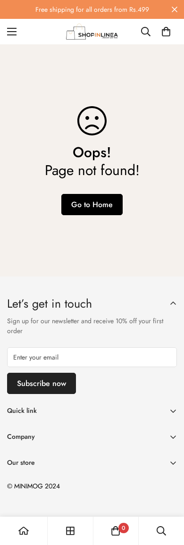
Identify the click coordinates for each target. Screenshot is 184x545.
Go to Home (92, 204)
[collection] (70, 531)
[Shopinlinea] (92, 31)
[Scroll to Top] (167, 495)
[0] (166, 31)
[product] (23, 531)
